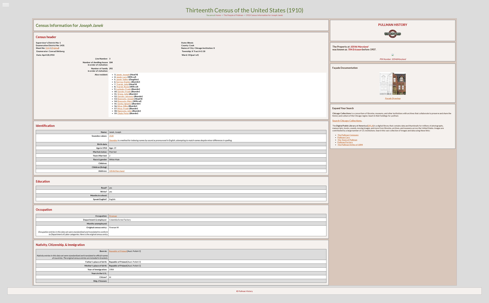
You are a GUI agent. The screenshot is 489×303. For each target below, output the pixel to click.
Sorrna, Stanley (123, 82)
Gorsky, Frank (124, 91)
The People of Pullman (233, 15)
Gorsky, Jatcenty (125, 96)
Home (218, 15)
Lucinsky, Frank (123, 89)
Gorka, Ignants (124, 103)
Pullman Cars (343, 137)
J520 (111, 136)
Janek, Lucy (121, 77)
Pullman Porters (345, 142)
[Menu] (6, 4)
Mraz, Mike (122, 106)
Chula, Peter (123, 113)
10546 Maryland (116, 171)
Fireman (113, 216)
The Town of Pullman (347, 140)
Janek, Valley (122, 79)
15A (47, 48)
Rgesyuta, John (124, 111)
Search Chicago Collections (347, 120)
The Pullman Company (348, 135)
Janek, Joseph (122, 74)
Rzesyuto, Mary (124, 101)
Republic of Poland (118, 251)
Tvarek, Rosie (122, 86)
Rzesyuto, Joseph (125, 99)
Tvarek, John (122, 84)
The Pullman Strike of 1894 (350, 144)
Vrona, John (122, 94)
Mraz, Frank (123, 108)
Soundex (113, 140)
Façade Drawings (392, 98)
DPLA (370, 125)
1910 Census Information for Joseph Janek (264, 15)
